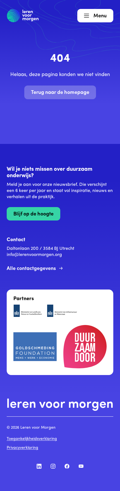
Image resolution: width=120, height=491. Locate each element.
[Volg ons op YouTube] (80, 466)
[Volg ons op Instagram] (53, 466)
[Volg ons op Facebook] (66, 466)
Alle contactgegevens (31, 268)
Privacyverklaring (22, 448)
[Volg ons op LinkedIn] (39, 466)
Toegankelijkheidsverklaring (32, 439)
